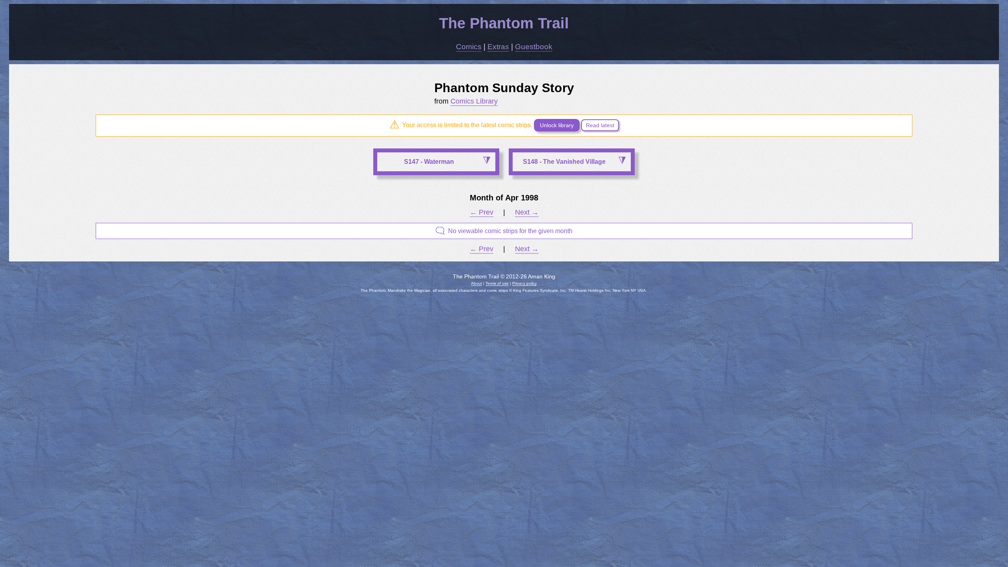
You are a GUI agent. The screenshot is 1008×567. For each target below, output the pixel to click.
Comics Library (474, 101)
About (476, 283)
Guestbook (533, 47)
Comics (469, 47)
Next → (527, 212)
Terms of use (497, 283)
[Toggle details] (486, 161)
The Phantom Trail (504, 23)
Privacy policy (524, 283)
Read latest (600, 125)
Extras (498, 47)
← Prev (481, 212)
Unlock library (557, 125)
